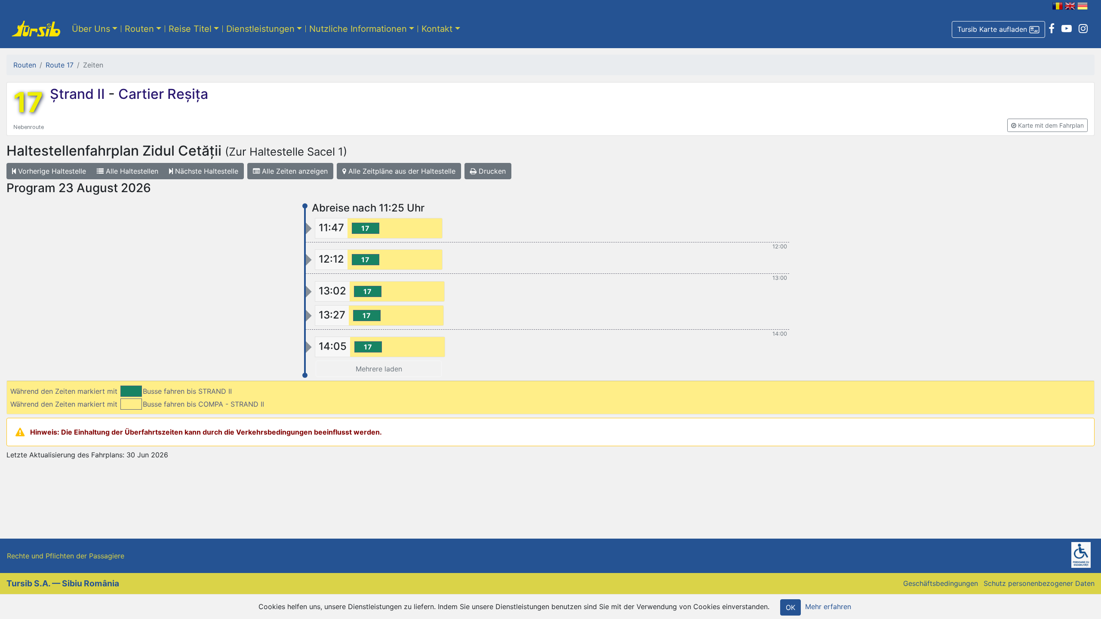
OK (790, 607)
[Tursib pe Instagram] (1083, 29)
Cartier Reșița (161, 94)
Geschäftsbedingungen (940, 583)
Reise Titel (190, 28)
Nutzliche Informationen (358, 28)
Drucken (491, 171)
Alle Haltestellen (131, 171)
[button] (998, 29)
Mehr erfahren (828, 606)
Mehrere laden (379, 369)
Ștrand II (79, 94)
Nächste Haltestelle (205, 171)
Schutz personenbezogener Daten (1039, 583)
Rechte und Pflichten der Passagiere (65, 556)
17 (28, 102)
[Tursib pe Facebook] (1051, 29)
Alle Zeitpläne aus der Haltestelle (400, 171)
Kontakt (436, 28)
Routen (139, 28)
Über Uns (91, 28)
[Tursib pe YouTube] (1066, 29)
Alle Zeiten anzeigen (294, 171)
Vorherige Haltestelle (51, 171)
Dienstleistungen (260, 28)
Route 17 (60, 65)
